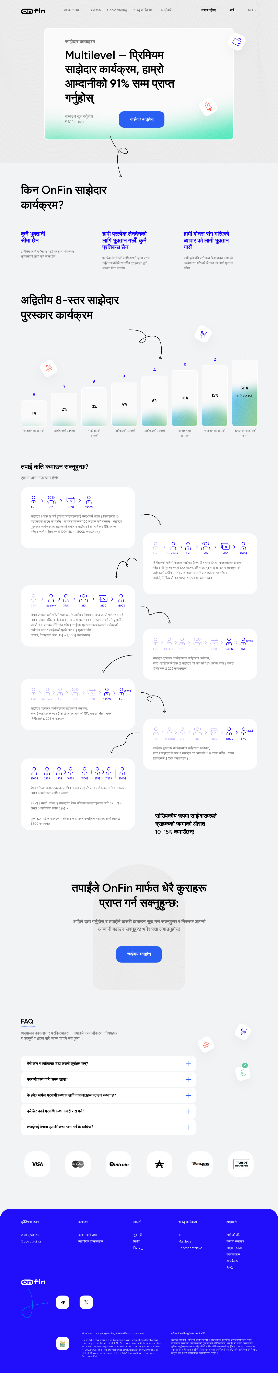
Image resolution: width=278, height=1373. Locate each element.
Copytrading (117, 10)
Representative (190, 1248)
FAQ (230, 1267)
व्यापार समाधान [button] (73, 10)
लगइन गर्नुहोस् (208, 10)
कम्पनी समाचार (235, 1241)
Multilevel (185, 1241)
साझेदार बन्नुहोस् (141, 119)
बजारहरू (96, 10)
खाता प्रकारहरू (30, 1235)
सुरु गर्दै (137, 1235)
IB (179, 1235)
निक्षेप (136, 1241)
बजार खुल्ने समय (87, 1235)
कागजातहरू (233, 1254)
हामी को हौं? (233, 1235)
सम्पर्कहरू (232, 1261)
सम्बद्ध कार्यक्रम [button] (142, 10)
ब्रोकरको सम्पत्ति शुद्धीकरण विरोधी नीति (188, 1333)
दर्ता (232, 10)
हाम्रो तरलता (234, 1248)
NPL (251, 10)
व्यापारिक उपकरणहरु (90, 1241)
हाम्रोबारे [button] (166, 10)
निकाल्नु (137, 1248)
